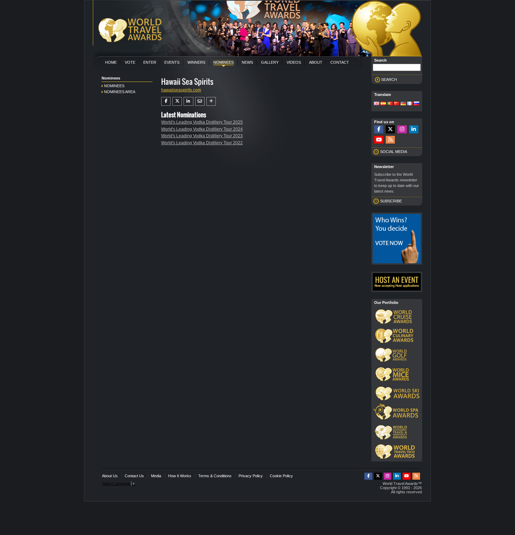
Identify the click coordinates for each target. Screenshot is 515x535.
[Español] (383, 104)
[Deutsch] (403, 104)
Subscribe (391, 201)
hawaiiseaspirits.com (181, 90)
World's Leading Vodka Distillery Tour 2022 (202, 142)
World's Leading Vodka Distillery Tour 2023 (202, 135)
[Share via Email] (199, 101)
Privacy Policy (251, 476)
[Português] (390, 104)
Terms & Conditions (215, 476)
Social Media (393, 152)
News (247, 62)
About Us (110, 476)
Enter (149, 62)
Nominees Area (119, 92)
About (315, 62)
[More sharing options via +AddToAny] (211, 101)
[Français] (410, 104)
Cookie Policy (281, 476)
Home (111, 62)
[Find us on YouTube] (378, 140)
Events (171, 62)
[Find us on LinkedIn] (413, 129)
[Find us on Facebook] (378, 129)
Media (156, 476)
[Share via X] (177, 101)
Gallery (270, 62)
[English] (376, 104)
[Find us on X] (390, 129)
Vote (130, 62)
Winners (196, 62)
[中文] (396, 104)
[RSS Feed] (390, 140)
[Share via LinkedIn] (188, 101)
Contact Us (134, 476)
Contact (339, 62)
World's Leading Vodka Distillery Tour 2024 (202, 129)
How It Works (179, 476)
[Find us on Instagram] (401, 129)
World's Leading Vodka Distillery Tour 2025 (202, 122)
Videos (294, 62)
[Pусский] (416, 104)
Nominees (223, 62)
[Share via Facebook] (166, 101)
